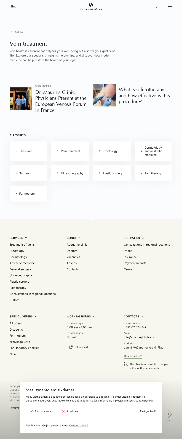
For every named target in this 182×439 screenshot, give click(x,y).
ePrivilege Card (20, 342)
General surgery (20, 269)
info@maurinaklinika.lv (139, 337)
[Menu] (169, 6)
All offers (16, 323)
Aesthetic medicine (22, 263)
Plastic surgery (19, 281)
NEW (13, 354)
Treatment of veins (22, 244)
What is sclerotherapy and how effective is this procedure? (144, 95)
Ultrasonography (21, 275)
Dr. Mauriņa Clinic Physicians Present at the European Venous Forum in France (61, 101)
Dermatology (18, 257)
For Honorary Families (24, 348)
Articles (19, 32)
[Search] (155, 6)
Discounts (16, 329)
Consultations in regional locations (33, 294)
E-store (14, 300)
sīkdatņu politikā (78, 425)
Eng (14, 6)
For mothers (18, 335)
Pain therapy (18, 288)
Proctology (17, 251)
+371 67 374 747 (135, 327)
